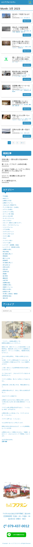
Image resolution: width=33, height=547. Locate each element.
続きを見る (27, 21)
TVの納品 (5, 196)
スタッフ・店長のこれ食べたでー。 (12, 222)
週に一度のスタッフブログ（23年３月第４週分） (21, 58)
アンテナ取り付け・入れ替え (11, 207)
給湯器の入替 (6, 291)
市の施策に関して (8, 262)
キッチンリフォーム (8, 218)
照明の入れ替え (7, 289)
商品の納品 (26, 30)
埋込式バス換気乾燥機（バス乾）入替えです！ (21, 28)
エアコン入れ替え (8, 209)
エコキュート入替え (8, 211)
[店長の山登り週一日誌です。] (6, 133)
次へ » (22, 142)
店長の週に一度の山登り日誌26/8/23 (15, 159)
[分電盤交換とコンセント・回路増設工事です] (6, 104)
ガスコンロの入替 (8, 216)
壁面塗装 (5, 256)
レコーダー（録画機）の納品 (11, 245)
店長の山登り (27, 133)
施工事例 (26, 104)
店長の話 (5, 269)
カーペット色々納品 (8, 214)
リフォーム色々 (17, 76)
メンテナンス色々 (19, 90)
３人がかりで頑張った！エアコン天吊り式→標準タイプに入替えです (16, 170)
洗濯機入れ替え (7, 285)
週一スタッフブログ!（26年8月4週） (15, 164)
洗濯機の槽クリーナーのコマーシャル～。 (21, 86)
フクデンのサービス (24, 89)
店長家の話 (20, 47)
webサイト (22, 60)
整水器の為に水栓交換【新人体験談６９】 (20, 72)
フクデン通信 (6, 236)
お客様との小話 (7, 200)
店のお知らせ (27, 17)
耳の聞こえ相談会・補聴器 (10, 293)
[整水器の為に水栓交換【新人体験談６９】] (6, 75)
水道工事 (24, 76)
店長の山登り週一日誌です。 (21, 130)
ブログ (21, 17)
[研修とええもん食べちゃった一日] (6, 119)
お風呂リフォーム (8, 203)
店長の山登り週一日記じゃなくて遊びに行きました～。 (21, 43)
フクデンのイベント (8, 231)
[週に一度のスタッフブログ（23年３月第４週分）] (6, 61)
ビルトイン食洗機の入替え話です (14, 176)
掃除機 (4, 273)
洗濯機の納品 (6, 282)
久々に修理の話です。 (10, 181)
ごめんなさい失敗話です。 (10, 205)
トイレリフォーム (8, 227)
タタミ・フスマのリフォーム (11, 225)
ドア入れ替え (6, 229)
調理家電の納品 (7, 296)
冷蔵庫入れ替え (7, 249)
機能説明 (18, 31)
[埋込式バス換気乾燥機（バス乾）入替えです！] (6, 31)
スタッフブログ (23, 75)
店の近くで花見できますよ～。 (21, 15)
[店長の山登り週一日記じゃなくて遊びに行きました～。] (6, 45)
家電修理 (5, 260)
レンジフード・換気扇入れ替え (11, 247)
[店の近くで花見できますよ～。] (6, 17)
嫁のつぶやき (6, 258)
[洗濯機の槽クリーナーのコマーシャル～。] (6, 89)
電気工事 (23, 31)
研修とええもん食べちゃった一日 (21, 116)
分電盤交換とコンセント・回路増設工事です (20, 102)
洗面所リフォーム (8, 287)
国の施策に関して (8, 254)
